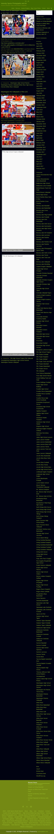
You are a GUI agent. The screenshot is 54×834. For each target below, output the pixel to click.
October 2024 (40, 67)
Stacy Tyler (5, 13)
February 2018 (40, 142)
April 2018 (39, 138)
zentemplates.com (42, 831)
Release (10, 817)
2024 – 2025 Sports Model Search (13, 811)
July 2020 (39, 93)
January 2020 (40, 98)
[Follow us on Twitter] (26, 0)
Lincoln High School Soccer (44, 469)
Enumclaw (39, 340)
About (48, 8)
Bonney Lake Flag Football (44, 214)
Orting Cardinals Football (43, 547)
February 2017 (40, 168)
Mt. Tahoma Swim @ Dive (44, 496)
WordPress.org (40, 776)
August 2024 (40, 72)
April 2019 (39, 114)
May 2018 (39, 135)
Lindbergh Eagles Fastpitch (44, 472)
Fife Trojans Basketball (43, 366)
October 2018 (40, 128)
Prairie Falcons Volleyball (43, 565)
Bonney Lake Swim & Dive (44, 253)
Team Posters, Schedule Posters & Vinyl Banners (36, 824)
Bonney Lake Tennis (42, 255)
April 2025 (39, 65)
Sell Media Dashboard (44, 817)
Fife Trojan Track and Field (44, 361)
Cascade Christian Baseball (44, 273)
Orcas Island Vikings (42, 537)
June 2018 (39, 133)
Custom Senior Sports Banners (12, 813)
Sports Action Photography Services (17, 821)
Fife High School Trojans (17, 358)
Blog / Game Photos (36, 8)
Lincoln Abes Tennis (42, 464)
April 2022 (39, 79)
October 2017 (40, 152)
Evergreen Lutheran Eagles (44, 349)
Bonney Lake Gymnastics (43, 226)
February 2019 (40, 119)
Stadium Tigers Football (43, 623)
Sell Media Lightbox (8, 819)
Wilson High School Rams (43, 758)
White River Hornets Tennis (44, 740)
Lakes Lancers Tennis (42, 446)
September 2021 (41, 81)
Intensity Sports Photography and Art (29, 815)
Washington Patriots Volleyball (10, 85)
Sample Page (18, 817)
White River (39, 702)
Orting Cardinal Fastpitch (43, 542)
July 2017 (39, 157)
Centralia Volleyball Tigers (43, 293)
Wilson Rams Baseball (42, 760)
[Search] (51, 8)
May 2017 (39, 161)
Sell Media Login (20, 819)
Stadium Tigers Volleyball (43, 625)
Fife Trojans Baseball (42, 364)
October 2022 (40, 76)
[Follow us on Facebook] (25, 0)
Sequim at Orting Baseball (44, 21)
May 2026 (39, 43)
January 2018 (40, 145)
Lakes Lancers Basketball (43, 442)
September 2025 (41, 60)
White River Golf (41, 711)
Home (12, 8)
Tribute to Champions (26, 826)
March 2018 (39, 140)
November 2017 (41, 149)
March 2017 (39, 166)
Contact (44, 8)
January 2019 (40, 121)
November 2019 (41, 102)
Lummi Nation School (42, 483)
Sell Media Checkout (30, 817)
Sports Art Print (40, 614)
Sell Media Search (32, 819)
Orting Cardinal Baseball (43, 540)
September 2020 (41, 88)
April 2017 (39, 164)
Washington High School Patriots (19, 83)
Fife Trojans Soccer (42, 368)
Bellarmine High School (43, 183)
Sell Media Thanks (44, 819)
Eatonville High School (42, 334)
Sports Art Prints (7, 823)
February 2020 (40, 95)
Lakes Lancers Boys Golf (43, 444)
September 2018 (41, 131)
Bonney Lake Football (42, 217)
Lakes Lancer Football (42, 439)
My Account (45, 815)
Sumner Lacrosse (41, 652)
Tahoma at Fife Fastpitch (43, 19)
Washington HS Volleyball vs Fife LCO (14, 92)
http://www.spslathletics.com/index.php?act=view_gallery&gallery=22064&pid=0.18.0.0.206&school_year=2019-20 (18, 45)
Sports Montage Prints (20, 823)
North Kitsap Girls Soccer (43, 507)
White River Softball (42, 742)
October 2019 (40, 105)
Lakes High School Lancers (44, 437)
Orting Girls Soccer (42, 552)
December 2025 (41, 55)
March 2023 (39, 74)
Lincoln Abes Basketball (43, 455)
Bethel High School (41, 194)
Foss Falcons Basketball (43, 373)
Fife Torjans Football (42, 354)
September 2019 (41, 107)
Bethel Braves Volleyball (43, 192)
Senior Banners (40, 598)
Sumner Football (41, 645)
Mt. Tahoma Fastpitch (42, 489)
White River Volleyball (12, 87)
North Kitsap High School (43, 509)
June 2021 (39, 84)
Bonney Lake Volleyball (43, 262)
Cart (35, 811)
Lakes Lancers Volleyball (43, 453)
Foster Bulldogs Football (43, 382)
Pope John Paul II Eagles (43, 558)
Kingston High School (42, 426)
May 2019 (39, 112)
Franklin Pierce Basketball (43, 391)
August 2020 (40, 91)
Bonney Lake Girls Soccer (44, 223)
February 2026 (40, 51)
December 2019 (41, 100)
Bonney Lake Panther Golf (44, 242)
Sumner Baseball (41, 643)
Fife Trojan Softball (41, 359)
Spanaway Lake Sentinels (43, 607)
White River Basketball (43, 705)
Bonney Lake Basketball (43, 208)
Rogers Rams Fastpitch (43, 589)
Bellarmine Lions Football (43, 185)
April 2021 (39, 86)
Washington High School (43, 683)
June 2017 (39, 159)
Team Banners (15, 824)
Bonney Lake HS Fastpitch (44, 232)
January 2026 (40, 53)
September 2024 (41, 69)
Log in (38, 769)
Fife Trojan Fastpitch (42, 357)
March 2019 (39, 116)
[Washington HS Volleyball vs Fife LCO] (18, 106)
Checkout (41, 811)
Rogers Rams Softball (42, 591)
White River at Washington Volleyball (14, 10)
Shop (3, 821)
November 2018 (41, 126)
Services (18, 8)
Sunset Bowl (40, 656)
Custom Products (25, 8)
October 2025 (40, 58)
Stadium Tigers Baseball (43, 620)
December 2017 (41, 147)
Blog (31, 811)
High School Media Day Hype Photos (33, 813)
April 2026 (39, 46)
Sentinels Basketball (42, 600)
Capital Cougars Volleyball (43, 266)
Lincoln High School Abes (43, 467)
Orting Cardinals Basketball (44, 545)
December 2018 (41, 124)
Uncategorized (5, 360)
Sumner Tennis (40, 654)
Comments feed (41, 773)
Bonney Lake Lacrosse (43, 235)
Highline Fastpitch (41, 411)
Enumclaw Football (41, 343)
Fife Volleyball (29, 358)
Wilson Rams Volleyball (43, 762)
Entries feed (39, 771)
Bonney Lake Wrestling (43, 264)
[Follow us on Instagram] (28, 0)
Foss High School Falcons (43, 375)
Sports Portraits (33, 823)
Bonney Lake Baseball (42, 205)
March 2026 (39, 48)
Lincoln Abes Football (42, 462)
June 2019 (39, 109)
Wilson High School (42, 751)
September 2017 (41, 154)
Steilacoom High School (43, 627)
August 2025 (40, 62)
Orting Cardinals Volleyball (44, 549)
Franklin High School (42, 389)
